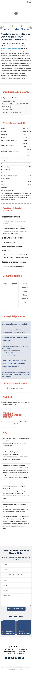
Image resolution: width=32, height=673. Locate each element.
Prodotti (14, 647)
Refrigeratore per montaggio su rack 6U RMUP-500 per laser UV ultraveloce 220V (8, 632)
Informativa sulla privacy (17, 670)
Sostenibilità (21, 653)
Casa (6, 647)
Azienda (22, 651)
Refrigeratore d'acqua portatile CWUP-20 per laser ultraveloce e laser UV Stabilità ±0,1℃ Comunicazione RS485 (23, 632)
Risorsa (9, 653)
